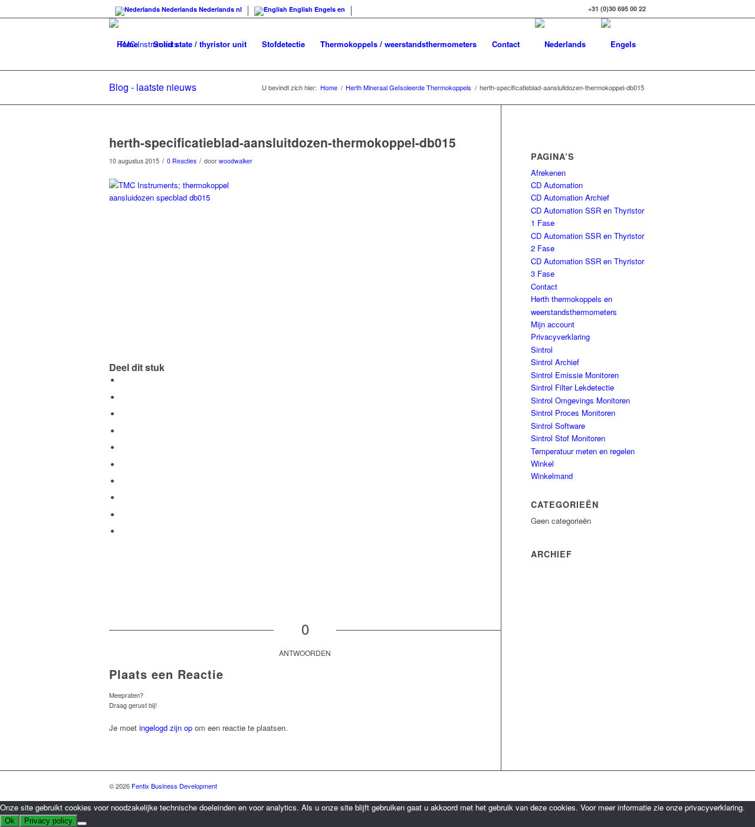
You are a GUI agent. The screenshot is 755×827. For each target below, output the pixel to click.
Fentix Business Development (174, 785)
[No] (82, 823)
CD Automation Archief (570, 197)
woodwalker (235, 160)
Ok (10, 820)
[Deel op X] (124, 413)
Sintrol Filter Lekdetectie (572, 387)
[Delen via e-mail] (124, 531)
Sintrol (542, 349)
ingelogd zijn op (165, 727)
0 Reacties (181, 160)
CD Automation (557, 185)
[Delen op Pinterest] (124, 447)
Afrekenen (548, 172)
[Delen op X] (124, 397)
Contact (544, 286)
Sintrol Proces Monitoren (573, 412)
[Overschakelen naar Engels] (618, 44)
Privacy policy (48, 820)
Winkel (542, 463)
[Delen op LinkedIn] (124, 464)
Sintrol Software (558, 425)
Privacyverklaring (560, 336)
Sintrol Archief (555, 361)
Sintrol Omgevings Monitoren (580, 400)
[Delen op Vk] (124, 497)
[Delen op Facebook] (124, 380)
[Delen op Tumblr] (124, 481)
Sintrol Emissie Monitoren (575, 374)
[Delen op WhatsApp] (124, 431)
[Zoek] (120, 96)
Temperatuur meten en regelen (583, 451)
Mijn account (553, 324)
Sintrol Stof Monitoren (568, 438)
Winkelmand (552, 475)
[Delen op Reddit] (124, 514)
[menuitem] (127, 44)
